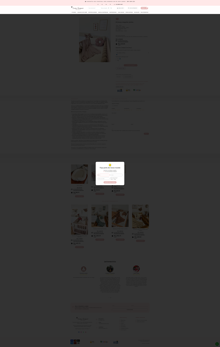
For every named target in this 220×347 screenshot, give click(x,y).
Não (115, 179)
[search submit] (111, 8)
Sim (112, 179)
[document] (110, 173)
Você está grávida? (113, 178)
